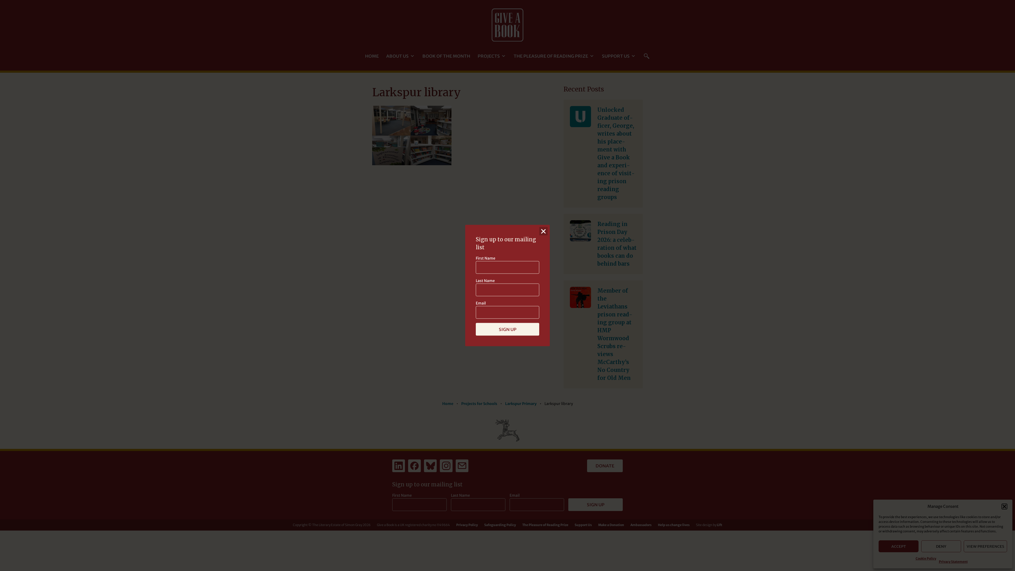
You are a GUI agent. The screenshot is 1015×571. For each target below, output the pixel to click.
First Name (485, 258)
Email (481, 303)
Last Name (485, 280)
